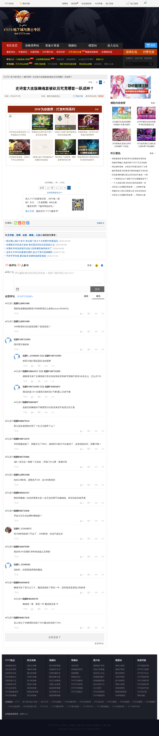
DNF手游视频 (77, 688)
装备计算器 (52, 45)
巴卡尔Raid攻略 (22, 64)
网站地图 (141, 695)
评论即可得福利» (25, 296)
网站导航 (26, 3)
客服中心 (98, 725)
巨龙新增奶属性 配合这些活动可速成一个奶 (130, 175)
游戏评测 (148, 58)
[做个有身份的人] (96, 265)
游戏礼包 (131, 51)
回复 (96, 313)
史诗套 (10, 235)
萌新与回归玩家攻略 (68, 64)
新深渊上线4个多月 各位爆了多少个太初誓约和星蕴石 (32, 241)
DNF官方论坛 (143, 673)
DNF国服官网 (143, 666)
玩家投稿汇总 (10, 680)
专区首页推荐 (10, 669)
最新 (86, 296)
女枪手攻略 (31, 677)
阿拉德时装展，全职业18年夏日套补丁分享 (129, 167)
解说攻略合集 (54, 677)
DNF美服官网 (143, 684)
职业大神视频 (54, 680)
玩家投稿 (34, 52)
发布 (97, 289)
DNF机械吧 (124, 702)
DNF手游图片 (77, 692)
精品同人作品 (98, 673)
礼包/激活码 (86, 3)
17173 (6, 77)
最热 (98, 296)
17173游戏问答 (118, 706)
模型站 (93, 45)
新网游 (65, 3)
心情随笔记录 (10, 684)
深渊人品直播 (54, 684)
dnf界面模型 (120, 695)
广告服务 (71, 725)
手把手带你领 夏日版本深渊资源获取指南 (26, 256)
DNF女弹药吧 (85, 702)
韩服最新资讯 (76, 669)
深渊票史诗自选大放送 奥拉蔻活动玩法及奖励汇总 (30, 244)
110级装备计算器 (23, 59)
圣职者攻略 (31, 688)
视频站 (72, 45)
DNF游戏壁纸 (99, 692)
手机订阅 (79, 96)
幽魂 (31, 235)
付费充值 (148, 51)
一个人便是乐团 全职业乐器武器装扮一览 (129, 183)
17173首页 (9, 3)
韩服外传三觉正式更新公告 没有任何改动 (129, 191)
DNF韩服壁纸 (99, 695)
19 (95, 96)
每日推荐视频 (54, 666)
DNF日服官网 (143, 680)
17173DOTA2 (88, 706)
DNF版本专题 (143, 688)
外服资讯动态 (10, 673)
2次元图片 (97, 688)
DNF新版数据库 (11, 692)
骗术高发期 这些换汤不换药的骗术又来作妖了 (131, 171)
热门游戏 (134, 3)
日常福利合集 (75, 52)
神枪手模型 (120, 669)
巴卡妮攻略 (52, 64)
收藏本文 (100, 223)
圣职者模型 (120, 688)
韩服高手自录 (54, 669)
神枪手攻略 (31, 669)
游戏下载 (138, 58)
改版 (25, 235)
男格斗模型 (120, 684)
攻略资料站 (32, 45)
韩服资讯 (60, 59)
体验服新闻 (71, 59)
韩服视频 (75, 673)
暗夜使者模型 (121, 692)
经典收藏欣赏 (54, 673)
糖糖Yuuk (24, 714)
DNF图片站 (47, 52)
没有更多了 (54, 637)
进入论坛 (112, 45)
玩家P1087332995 (22, 339)
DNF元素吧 (112, 702)
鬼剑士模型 (120, 666)
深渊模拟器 (106, 52)
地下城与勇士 (16, 77)
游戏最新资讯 (10, 666)
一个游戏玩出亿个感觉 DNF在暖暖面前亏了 (130, 179)
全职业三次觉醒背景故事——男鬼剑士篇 (128, 195)
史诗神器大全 (54, 692)
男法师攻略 (31, 695)
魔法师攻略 (31, 673)
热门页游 (109, 3)
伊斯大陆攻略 (40, 64)
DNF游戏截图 (10, 695)
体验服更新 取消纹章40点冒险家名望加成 (129, 159)
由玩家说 (98, 64)
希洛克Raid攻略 (85, 64)
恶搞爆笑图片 (98, 677)
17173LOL (44, 706)
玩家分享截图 (98, 669)
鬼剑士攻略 (31, 666)
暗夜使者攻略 (32, 692)
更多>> (153, 153)
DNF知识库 (142, 692)
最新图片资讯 (98, 666)
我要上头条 (108, 64)
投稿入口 (100, 59)
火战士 (39, 235)
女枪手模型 (120, 677)
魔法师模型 (120, 673)
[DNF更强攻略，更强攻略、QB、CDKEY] (131, 98)
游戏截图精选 (98, 680)
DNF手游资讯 (77, 684)
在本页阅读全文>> (54, 193)
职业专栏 (61, 52)
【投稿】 (100, 96)
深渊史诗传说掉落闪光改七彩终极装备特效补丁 (29, 248)
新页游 (74, 3)
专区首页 (12, 45)
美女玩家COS (98, 684)
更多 (97, 109)
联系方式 (89, 725)
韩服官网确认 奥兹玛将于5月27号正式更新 (129, 163)
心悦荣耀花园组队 (43, 59)
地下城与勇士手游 (30, 702)
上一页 (50, 188)
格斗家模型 (120, 680)
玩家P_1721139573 (22, 529)
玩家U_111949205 (31, 356)
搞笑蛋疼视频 (54, 688)
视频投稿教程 (91, 52)
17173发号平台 (134, 706)
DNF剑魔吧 (137, 702)
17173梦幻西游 (73, 706)
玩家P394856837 (52, 387)
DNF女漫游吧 (14, 706)
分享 (102, 313)
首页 (42, 188)
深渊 (18, 235)
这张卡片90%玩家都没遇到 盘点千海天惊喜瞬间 (29, 252)
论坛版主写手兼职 (85, 59)
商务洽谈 (80, 725)
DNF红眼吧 (56, 702)
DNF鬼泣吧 (99, 702)
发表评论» (99, 643)
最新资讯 (11, 52)
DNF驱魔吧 (150, 702)
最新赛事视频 (54, 695)
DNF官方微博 (143, 669)
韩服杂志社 (76, 677)
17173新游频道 (103, 706)
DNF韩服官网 (143, 677)
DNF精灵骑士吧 (29, 706)
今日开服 (98, 3)
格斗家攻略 (31, 680)
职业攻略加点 (10, 677)
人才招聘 (62, 725)
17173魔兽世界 (58, 706)
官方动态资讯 (10, 688)
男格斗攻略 (31, 684)
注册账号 (129, 58)
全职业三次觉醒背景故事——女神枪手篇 (128, 187)
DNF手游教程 (77, 680)
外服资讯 (22, 52)
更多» (153, 103)
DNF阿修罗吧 (70, 702)
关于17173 (53, 725)
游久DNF (44, 702)
